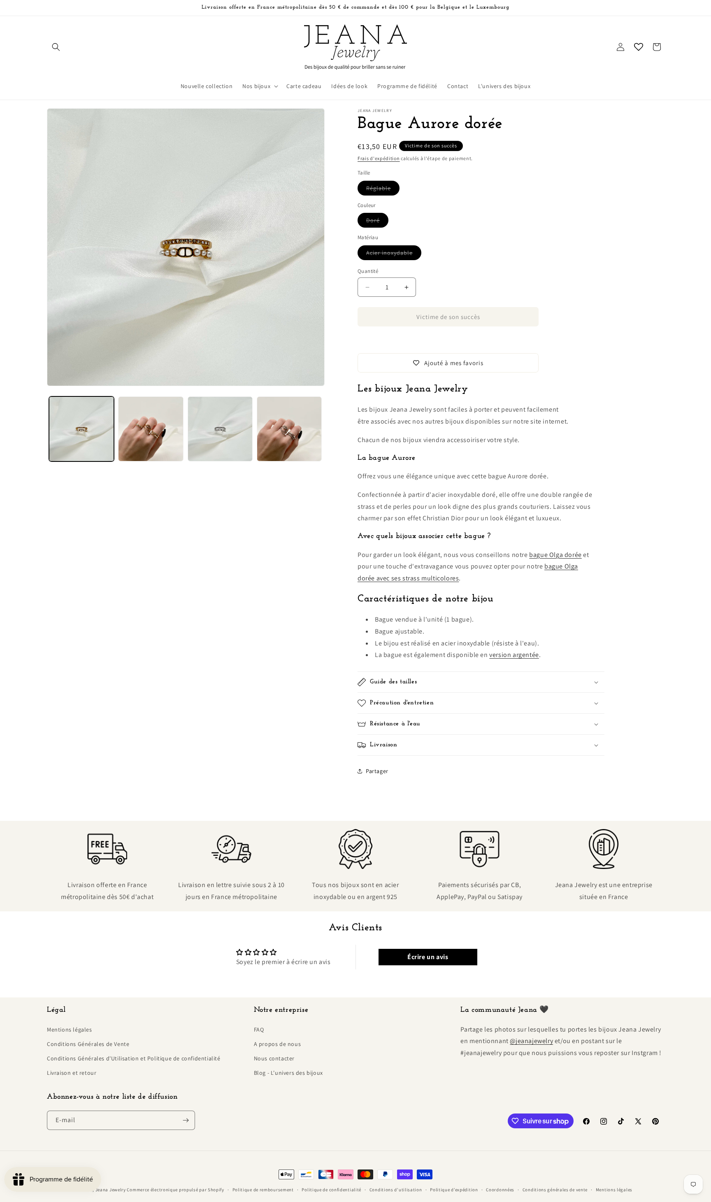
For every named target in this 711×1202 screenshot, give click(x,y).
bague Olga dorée (555, 554)
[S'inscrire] (186, 1120)
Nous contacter (274, 1058)
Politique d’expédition (454, 1190)
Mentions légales (69, 1029)
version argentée (514, 654)
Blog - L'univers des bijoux (288, 1072)
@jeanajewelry (531, 1041)
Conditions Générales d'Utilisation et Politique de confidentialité (134, 1058)
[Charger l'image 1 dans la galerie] (81, 428)
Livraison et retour (71, 1072)
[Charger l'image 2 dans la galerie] (150, 428)
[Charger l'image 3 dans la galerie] (220, 428)
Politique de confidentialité (331, 1190)
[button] (56, 47)
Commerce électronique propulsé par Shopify (175, 1190)
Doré (377, 222)
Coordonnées (500, 1190)
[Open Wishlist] (639, 47)
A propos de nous (277, 1044)
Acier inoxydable (393, 254)
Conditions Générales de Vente (88, 1044)
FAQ (259, 1029)
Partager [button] (377, 771)
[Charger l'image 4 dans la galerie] (289, 428)
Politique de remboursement (263, 1190)
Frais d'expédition (379, 158)
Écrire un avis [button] (427, 957)
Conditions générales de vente (555, 1190)
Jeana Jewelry (110, 1190)
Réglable (383, 190)
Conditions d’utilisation (395, 1190)
